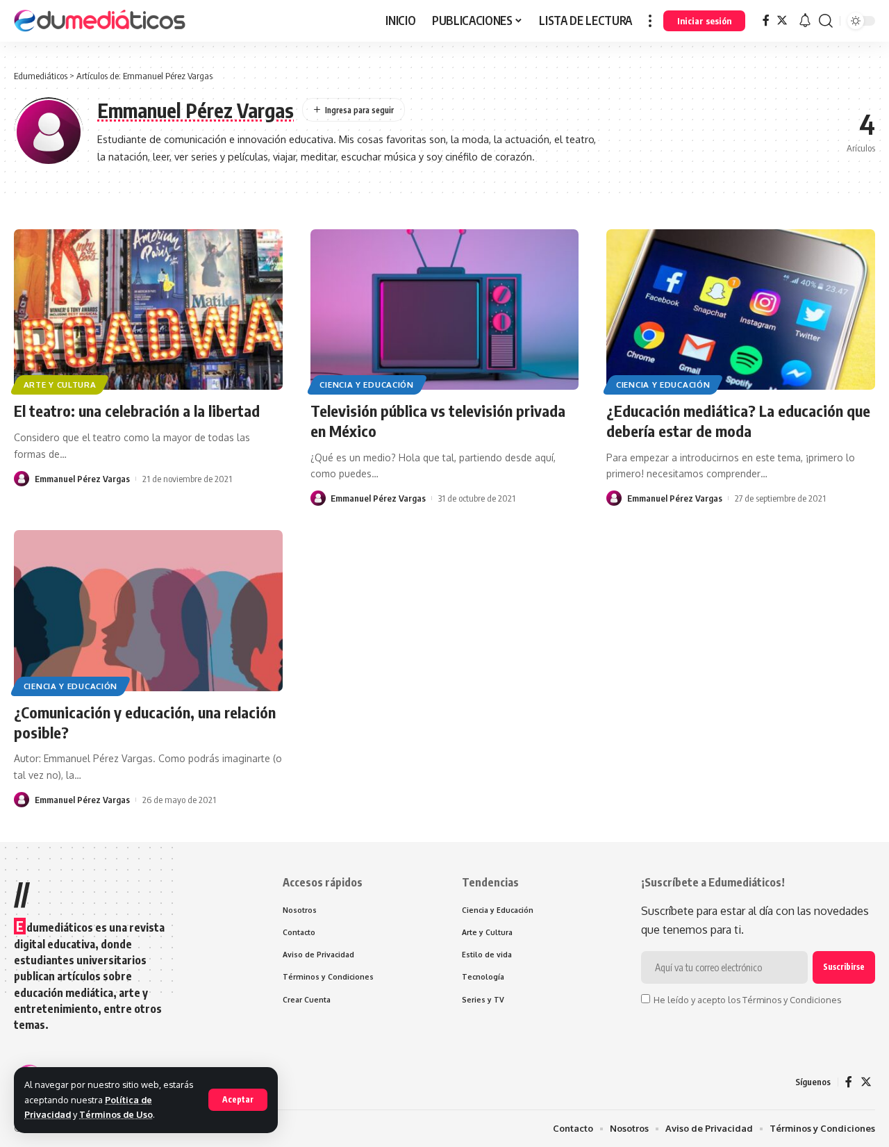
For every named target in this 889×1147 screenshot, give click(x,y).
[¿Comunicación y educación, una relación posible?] (148, 610)
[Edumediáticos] (101, 21)
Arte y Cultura (60, 384)
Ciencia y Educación (366, 384)
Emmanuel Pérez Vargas (82, 478)
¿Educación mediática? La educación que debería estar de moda (738, 420)
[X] (782, 20)
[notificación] (805, 20)
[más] (650, 21)
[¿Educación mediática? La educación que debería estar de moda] (740, 309)
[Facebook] (766, 20)
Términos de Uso (116, 1114)
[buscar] (826, 21)
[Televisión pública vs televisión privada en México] (444, 309)
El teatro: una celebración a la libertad (137, 410)
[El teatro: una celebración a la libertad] (148, 309)
